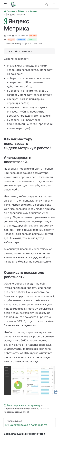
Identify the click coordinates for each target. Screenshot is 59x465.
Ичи (9, 35)
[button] (55, 392)
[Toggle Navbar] (54, 4)
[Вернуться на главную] (14, 4)
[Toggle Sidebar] (6, 4)
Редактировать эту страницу (23, 405)
